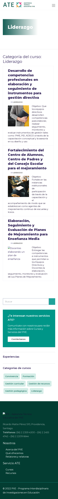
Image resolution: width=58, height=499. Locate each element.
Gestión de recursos (39, 383)
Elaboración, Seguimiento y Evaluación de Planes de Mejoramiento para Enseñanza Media (28, 230)
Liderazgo (18, 102)
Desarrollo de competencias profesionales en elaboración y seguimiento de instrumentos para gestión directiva (24, 84)
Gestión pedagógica (16, 391)
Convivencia (11, 376)
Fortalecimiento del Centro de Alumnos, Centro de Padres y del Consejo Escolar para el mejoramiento (27, 159)
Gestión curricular (14, 383)
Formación (28, 376)
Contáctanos (18, 339)
